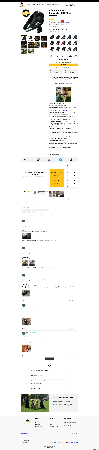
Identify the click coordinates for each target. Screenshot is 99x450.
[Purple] (69, 37)
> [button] (49, 359)
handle (29, 212)
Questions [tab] (32, 201)
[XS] (51, 56)
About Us (37, 420)
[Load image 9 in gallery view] (24, 51)
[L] (66, 56)
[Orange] (51, 43)
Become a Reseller (38, 426)
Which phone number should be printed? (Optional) (58, 29)
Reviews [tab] (23, 201)
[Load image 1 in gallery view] (24, 38)
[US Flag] (75, 48)
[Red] (57, 37)
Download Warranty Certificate (61, 110)
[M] (61, 56)
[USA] (69, 48)
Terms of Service (52, 429)
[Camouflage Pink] (75, 43)
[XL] (71, 56)
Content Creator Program (39, 428)
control (24, 212)
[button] (41, 4)
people (33, 212)
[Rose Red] (69, 43)
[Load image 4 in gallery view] (44, 38)
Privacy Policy (52, 428)
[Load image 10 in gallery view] (31, 51)
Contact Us (52, 422)
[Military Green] (51, 48)
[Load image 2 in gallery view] (31, 38)
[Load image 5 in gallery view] (24, 45)
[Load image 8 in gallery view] (44, 45)
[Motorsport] (63, 48)
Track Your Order (53, 420)
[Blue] (75, 37)
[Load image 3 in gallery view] (37, 38)
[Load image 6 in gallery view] (31, 45)
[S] (56, 56)
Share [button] (24, 243)
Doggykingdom (52, 446)
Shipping (51, 424)
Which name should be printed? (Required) (56, 24)
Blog (36, 422)
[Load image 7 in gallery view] (37, 45)
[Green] (63, 37)
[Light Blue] (63, 43)
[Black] (51, 37)
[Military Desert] (57, 48)
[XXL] (76, 56)
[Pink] (57, 43)
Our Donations (37, 424)
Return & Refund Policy (54, 426)
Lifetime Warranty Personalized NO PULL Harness (30, 240)
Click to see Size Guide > (63, 59)
